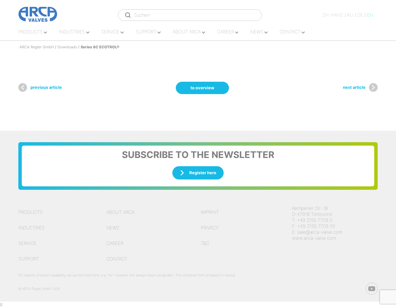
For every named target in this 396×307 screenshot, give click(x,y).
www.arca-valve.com (314, 238)
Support (146, 32)
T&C (205, 243)
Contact (290, 32)
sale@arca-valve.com (319, 232)
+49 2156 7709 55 (316, 226)
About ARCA (187, 32)
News (256, 32)
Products (30, 32)
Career (225, 32)
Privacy (209, 228)
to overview (202, 87)
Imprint (210, 212)
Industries (72, 32)
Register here (202, 172)
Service (110, 32)
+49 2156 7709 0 (315, 220)
